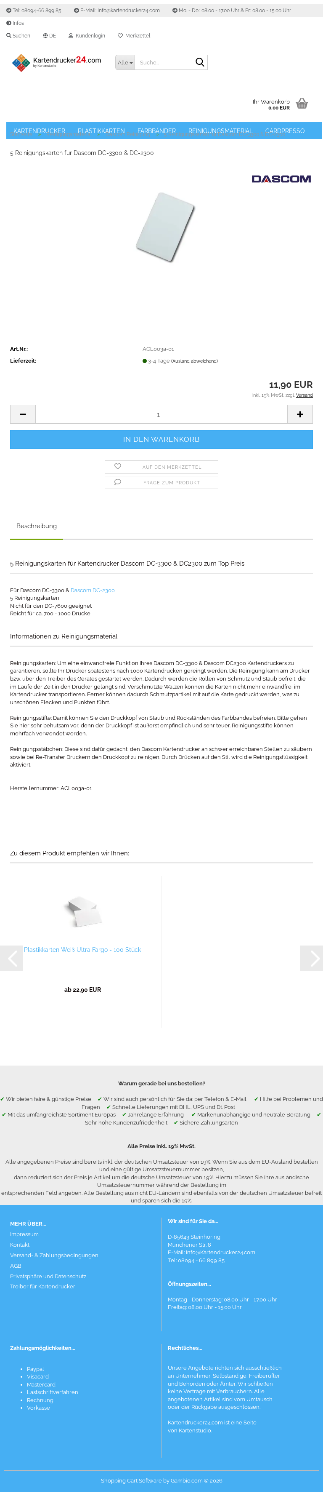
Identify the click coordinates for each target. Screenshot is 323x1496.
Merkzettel (136, 36)
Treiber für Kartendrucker (42, 1286)
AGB (15, 1266)
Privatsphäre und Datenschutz (48, 1276)
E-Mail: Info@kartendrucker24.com (119, 10)
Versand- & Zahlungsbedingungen (54, 1255)
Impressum (24, 1234)
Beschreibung (36, 526)
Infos (17, 23)
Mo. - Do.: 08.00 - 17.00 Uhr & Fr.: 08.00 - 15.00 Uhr (234, 10)
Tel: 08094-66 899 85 (36, 10)
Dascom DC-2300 (93, 590)
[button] (49, 35)
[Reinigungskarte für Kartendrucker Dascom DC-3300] (161, 227)
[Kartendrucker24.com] (56, 63)
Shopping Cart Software (131, 1480)
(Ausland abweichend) (194, 361)
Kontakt (19, 1245)
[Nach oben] (299, 1483)
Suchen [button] (20, 36)
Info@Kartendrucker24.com (220, 1252)
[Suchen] (200, 62)
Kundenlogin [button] (89, 36)
